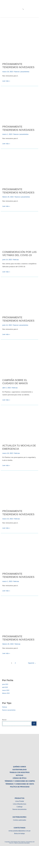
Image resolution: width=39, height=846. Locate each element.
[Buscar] (34, 723)
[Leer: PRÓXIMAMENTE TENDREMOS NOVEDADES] (19, 43)
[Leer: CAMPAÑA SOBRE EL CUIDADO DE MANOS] (19, 359)
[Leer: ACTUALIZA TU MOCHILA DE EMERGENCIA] (19, 424)
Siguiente (32, 663)
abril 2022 (5, 687)
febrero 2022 (6, 693)
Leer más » (6, 81)
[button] (36, 8)
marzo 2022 (5, 690)
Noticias (4, 707)
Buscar (4, 719)
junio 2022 (5, 684)
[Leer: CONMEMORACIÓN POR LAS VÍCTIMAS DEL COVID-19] (19, 231)
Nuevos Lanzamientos (9, 710)
